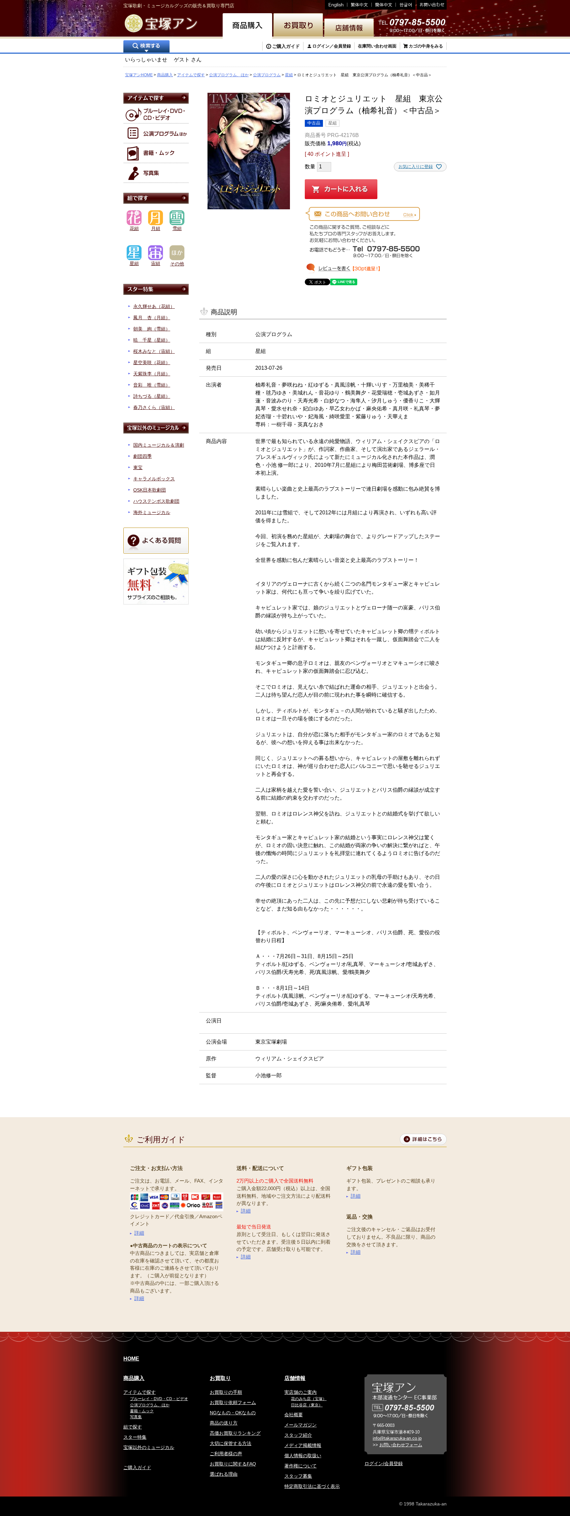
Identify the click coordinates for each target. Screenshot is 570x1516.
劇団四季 (142, 456)
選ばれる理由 (224, 1474)
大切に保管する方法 (230, 1443)
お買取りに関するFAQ (233, 1463)
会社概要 (293, 1414)
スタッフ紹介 (298, 1435)
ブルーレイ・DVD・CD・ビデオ (159, 1398)
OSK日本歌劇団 (149, 490)
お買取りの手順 (226, 1392)
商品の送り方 (224, 1423)
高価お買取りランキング (235, 1433)
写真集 (136, 1417)
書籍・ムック (142, 1411)
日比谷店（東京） (307, 1405)
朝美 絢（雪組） (151, 328)
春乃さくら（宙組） (154, 407)
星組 (289, 75)
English (336, 5)
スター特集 (134, 1437)
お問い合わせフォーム (400, 1444)
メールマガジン (300, 1425)
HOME (131, 1358)
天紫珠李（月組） (151, 373)
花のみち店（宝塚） (309, 1398)
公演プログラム (267, 75)
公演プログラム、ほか (229, 75)
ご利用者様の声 (226, 1453)
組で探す (132, 1427)
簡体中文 (384, 5)
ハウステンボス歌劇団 (156, 501)
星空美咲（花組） (151, 362)
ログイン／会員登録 (331, 46)
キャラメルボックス (154, 478)
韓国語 (405, 5)
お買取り (220, 1378)
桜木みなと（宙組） (154, 351)
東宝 (137, 467)
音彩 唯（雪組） (151, 385)
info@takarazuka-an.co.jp (397, 1438)
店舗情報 (294, 1378)
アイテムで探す (191, 75)
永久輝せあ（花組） (154, 306)
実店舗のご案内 (300, 1392)
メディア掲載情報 (302, 1445)
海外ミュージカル (151, 512)
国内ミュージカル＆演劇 (158, 445)
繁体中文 (359, 5)
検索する (146, 47)
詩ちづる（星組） (151, 396)
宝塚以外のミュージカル (148, 1447)
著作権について (300, 1465)
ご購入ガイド (286, 46)
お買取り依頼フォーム (233, 1402)
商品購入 (165, 75)
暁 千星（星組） (151, 340)
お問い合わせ (431, 5)
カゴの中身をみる (426, 46)
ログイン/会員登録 (383, 1463)
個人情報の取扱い (302, 1455)
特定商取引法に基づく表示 (312, 1486)
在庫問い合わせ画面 (377, 46)
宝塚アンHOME (139, 75)
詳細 (139, 1233)
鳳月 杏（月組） (151, 317)
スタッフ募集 (298, 1476)
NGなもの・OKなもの (233, 1412)
